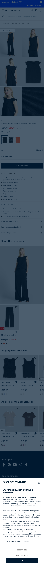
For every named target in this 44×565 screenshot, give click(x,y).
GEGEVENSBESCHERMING (12, 542)
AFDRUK (26, 542)
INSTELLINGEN (22, 555)
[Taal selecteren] (39, 483)
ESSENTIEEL (22, 550)
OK (22, 561)
